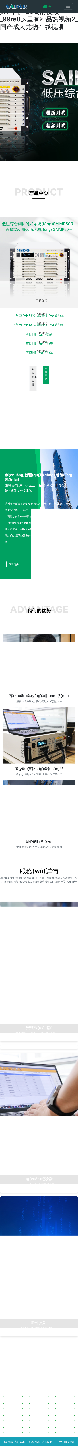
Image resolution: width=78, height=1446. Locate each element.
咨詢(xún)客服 (33, 377)
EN (49, 7)
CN (45, 7)
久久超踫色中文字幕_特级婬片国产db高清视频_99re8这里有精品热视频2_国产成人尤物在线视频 (39, 15)
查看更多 (46, 373)
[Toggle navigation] (68, 6)
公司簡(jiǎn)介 (66, 1441)
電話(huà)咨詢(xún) (14, 1441)
